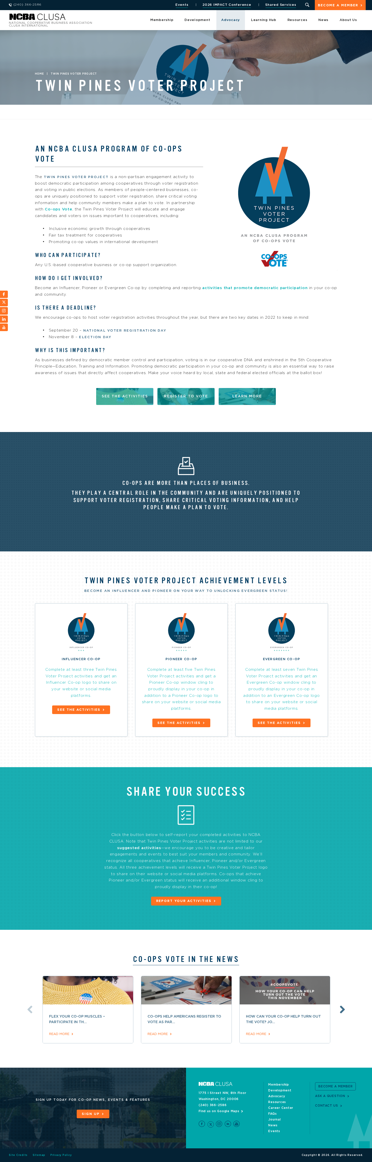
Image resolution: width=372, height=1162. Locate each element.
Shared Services (280, 5)
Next (342, 1009)
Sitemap (39, 1155)
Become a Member (338, 5)
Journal (274, 1119)
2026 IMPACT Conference (226, 5)
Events (182, 5)
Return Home (76, 18)
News (323, 20)
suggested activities (139, 848)
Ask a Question (330, 1096)
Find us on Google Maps (219, 1111)
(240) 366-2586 (213, 1105)
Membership (162, 20)
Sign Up (90, 1114)
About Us (348, 20)
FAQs (272, 1113)
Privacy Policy (61, 1155)
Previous (30, 1009)
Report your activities (184, 901)
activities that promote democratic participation (254, 288)
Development (197, 20)
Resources (297, 20)
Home (39, 74)
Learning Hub (263, 20)
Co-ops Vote (58, 209)
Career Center (280, 1107)
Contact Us (326, 1105)
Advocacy (230, 20)
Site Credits (18, 1155)
